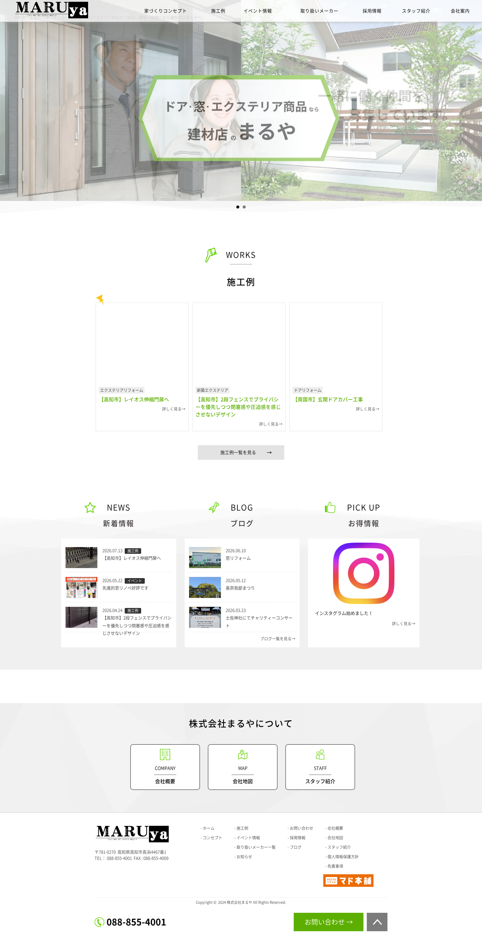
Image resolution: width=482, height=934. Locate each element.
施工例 (218, 11)
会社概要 (335, 828)
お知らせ (244, 857)
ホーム (209, 828)
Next (475, 99)
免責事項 (335, 866)
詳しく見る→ (403, 624)
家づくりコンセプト (165, 11)
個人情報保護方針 (343, 857)
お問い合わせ (301, 828)
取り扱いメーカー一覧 (256, 847)
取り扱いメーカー (319, 11)
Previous (7, 99)
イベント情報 (258, 11)
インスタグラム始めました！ (344, 613)
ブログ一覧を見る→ (277, 639)
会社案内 (460, 11)
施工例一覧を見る (238, 452)
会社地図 (335, 838)
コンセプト (212, 838)
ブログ (296, 847)
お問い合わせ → (329, 922)
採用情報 (372, 11)
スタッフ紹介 (416, 11)
